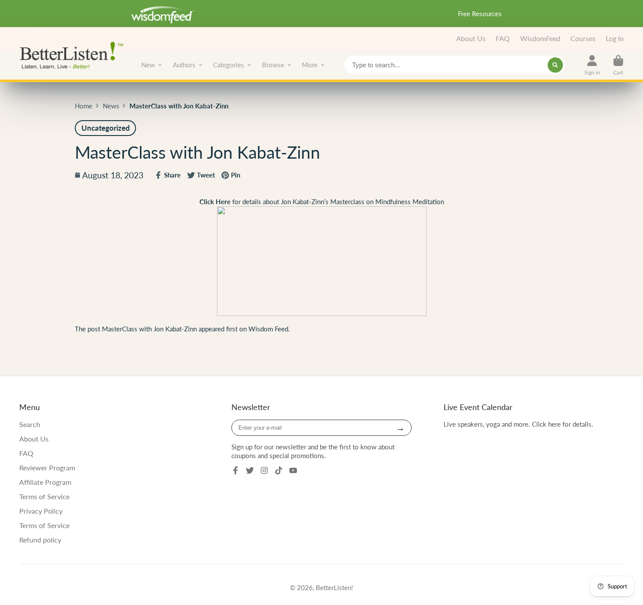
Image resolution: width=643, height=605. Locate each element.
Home (83, 106)
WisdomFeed (540, 38)
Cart (618, 65)
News (111, 106)
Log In (615, 38)
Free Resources (480, 13)
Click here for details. (562, 424)
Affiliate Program (45, 482)
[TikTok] (279, 470)
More (310, 65)
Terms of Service (44, 496)
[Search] (555, 65)
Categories (228, 65)
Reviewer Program (47, 467)
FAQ (503, 38)
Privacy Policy (41, 511)
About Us (471, 38)
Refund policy (40, 539)
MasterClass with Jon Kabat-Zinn (149, 329)
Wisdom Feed (268, 329)
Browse (273, 65)
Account (592, 65)
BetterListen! (334, 587)
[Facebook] (235, 470)
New (148, 65)
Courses (582, 38)
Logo (74, 54)
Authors (184, 65)
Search (29, 424)
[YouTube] (293, 470)
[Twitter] (250, 470)
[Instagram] (264, 470)
